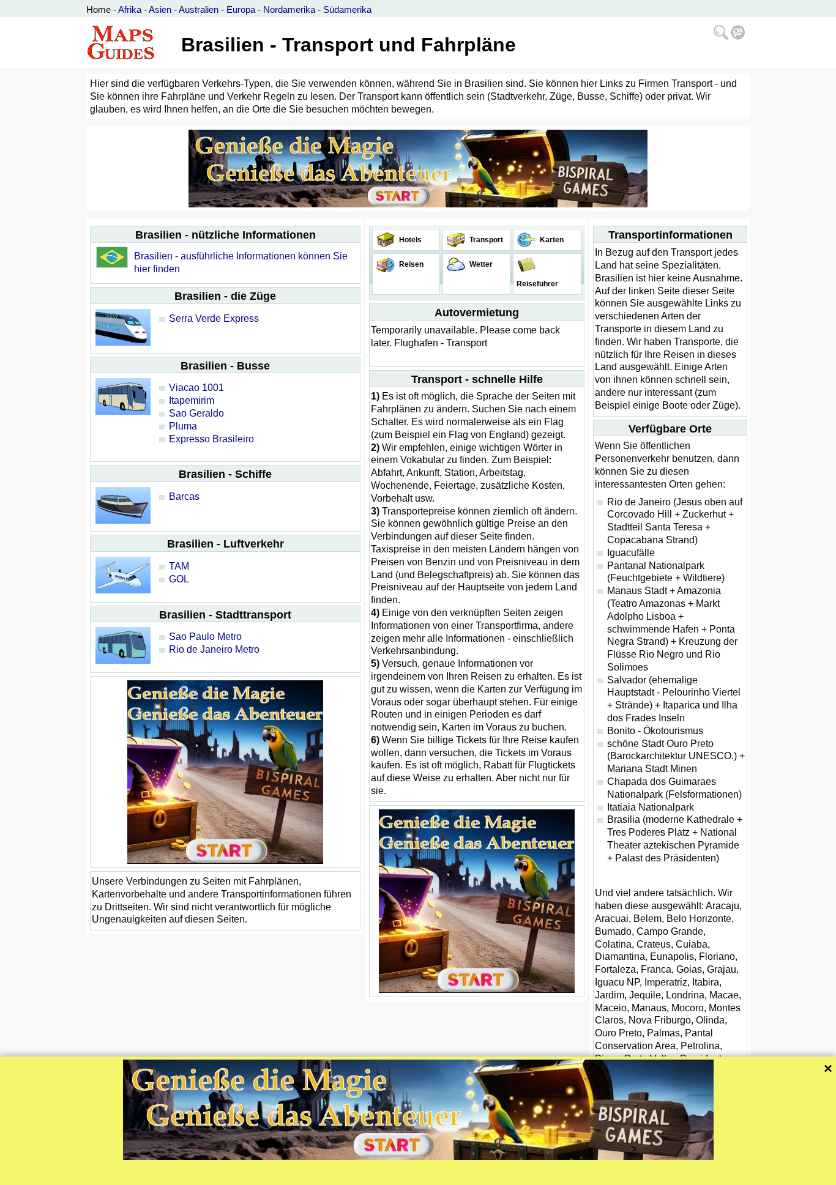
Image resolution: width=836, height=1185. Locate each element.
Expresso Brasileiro (211, 439)
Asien (160, 9)
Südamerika (347, 9)
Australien (198, 9)
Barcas (184, 496)
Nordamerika (289, 9)
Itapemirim (191, 400)
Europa (240, 9)
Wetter (480, 264)
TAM (179, 566)
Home (98, 9)
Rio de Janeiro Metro (214, 649)
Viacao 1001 (196, 387)
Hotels (409, 240)
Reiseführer (536, 284)
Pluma (183, 426)
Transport (485, 240)
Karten (551, 240)
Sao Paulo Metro (205, 636)
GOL (179, 579)
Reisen (410, 264)
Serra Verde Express (214, 318)
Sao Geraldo (196, 413)
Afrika (129, 9)
